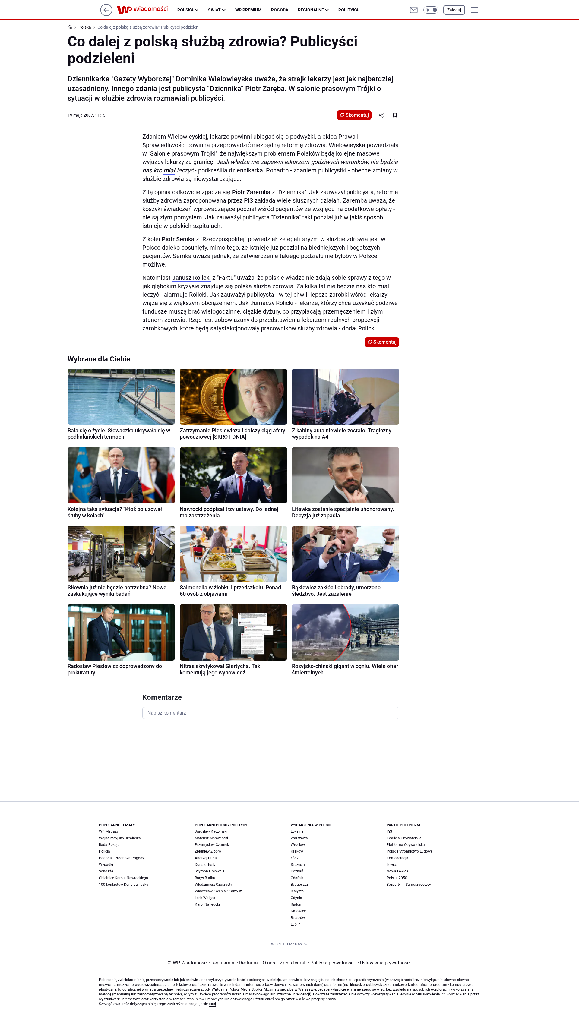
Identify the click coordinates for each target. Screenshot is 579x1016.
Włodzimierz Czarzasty (213, 884)
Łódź (295, 858)
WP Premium (248, 10)
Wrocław (298, 845)
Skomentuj (357, 115)
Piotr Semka (178, 239)
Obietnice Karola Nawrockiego (123, 878)
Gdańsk (297, 878)
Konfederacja (397, 858)
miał (169, 170)
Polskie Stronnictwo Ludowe (409, 851)
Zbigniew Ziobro (208, 851)
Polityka (348, 10)
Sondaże (106, 871)
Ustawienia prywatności (384, 963)
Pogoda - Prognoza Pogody (121, 858)
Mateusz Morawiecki (211, 838)
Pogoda (279, 10)
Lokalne (297, 831)
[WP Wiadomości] (147, 10)
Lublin (296, 924)
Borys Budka (205, 878)
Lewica (392, 865)
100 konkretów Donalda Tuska (123, 884)
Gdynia (296, 898)
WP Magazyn (110, 831)
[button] (430, 10)
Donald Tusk (205, 865)
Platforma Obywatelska (406, 845)
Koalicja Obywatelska (404, 838)
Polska (185, 10)
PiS (389, 831)
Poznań (297, 871)
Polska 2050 (397, 878)
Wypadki (106, 865)
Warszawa (299, 838)
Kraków (297, 851)
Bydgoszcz (299, 884)
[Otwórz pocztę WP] (414, 10)
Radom (296, 904)
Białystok (298, 891)
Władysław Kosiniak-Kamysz (218, 891)
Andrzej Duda (206, 858)
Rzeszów (298, 918)
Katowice (298, 911)
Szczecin (298, 865)
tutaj (212, 1004)
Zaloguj (454, 10)
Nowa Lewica (397, 871)
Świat (214, 10)
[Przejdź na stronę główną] (106, 14)
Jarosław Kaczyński (211, 831)
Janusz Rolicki (191, 277)
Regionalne (311, 10)
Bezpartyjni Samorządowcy (409, 884)
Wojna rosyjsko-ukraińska (120, 838)
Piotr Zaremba (251, 192)
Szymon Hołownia (210, 871)
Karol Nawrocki (207, 904)
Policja (104, 851)
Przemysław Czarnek (212, 845)
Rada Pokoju (109, 845)
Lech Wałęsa (205, 898)
